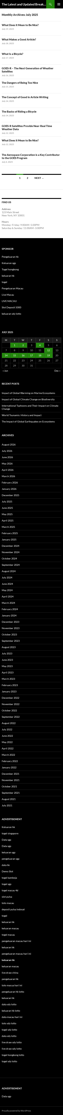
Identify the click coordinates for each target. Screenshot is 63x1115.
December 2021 (10, 773)
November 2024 (10, 552)
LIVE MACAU (9, 301)
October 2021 (9, 786)
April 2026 (7, 469)
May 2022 (7, 742)
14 (6, 355)
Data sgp (6, 839)
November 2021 (10, 780)
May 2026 (7, 463)
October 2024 (9, 558)
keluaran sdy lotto (11, 313)
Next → (39, 177)
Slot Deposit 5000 (11, 307)
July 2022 (7, 729)
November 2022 (10, 704)
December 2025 (10, 495)
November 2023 (10, 628)
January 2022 (9, 767)
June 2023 (7, 659)
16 (23, 355)
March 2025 (8, 526)
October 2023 (9, 634)
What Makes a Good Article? (19, 39)
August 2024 (9, 571)
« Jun (5, 370)
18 (39, 355)
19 (48, 355)
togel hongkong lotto (13, 1054)
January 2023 (9, 691)
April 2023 (7, 672)
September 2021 (11, 792)
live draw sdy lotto (12, 1048)
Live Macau (8, 294)
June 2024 (7, 583)
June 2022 (7, 735)
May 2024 (7, 590)
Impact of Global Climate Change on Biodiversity (28, 399)
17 (31, 355)
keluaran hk (8, 275)
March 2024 (8, 602)
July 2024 (7, 577)
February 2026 (10, 482)
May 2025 (7, 514)
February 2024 (10, 609)
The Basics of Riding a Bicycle (19, 111)
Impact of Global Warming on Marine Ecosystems (28, 392)
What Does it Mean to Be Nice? (20, 25)
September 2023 (11, 640)
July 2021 (7, 805)
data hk (6, 865)
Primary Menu (59, 4)
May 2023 (7, 666)
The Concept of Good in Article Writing (25, 97)
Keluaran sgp (9, 263)
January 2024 (9, 615)
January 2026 (9, 488)
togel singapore (10, 833)
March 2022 (8, 754)
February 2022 (10, 761)
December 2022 (10, 697)
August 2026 (9, 444)
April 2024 (7, 596)
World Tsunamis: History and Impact (21, 415)
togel (4, 282)
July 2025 (7, 501)
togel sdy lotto (9, 1061)
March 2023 (8, 678)
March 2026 (8, 476)
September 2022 (11, 716)
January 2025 (9, 539)
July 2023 (7, 653)
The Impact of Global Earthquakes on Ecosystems (28, 421)
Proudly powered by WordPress (16, 1110)
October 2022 (9, 710)
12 (48, 350)
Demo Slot (7, 871)
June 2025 (7, 507)
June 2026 (7, 457)
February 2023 (10, 685)
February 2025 (10, 533)
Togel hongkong (10, 269)
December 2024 (10, 545)
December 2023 (10, 621)
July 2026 (7, 450)
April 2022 (7, 748)
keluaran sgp (8, 852)
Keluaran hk (8, 827)
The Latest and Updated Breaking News (24, 4)
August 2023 (9, 647)
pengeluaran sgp (10, 858)
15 (14, 355)
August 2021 (9, 799)
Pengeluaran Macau (12, 288)
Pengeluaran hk (10, 256)
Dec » (57, 370)
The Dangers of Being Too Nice (20, 82)
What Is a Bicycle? (12, 53)
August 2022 (9, 723)
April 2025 (7, 520)
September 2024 (11, 564)
